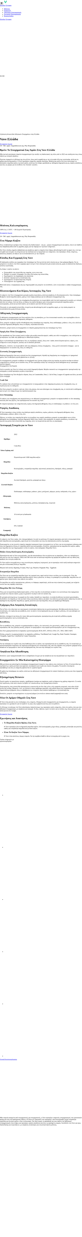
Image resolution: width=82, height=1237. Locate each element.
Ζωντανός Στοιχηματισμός (12, 14)
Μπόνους (7, 9)
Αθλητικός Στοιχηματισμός (12, 12)
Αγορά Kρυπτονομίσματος (8, 1059)
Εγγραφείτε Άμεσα (6, 144)
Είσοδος (2, 5)
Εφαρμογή (7, 10)
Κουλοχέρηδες (9, 16)
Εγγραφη (8, 5)
